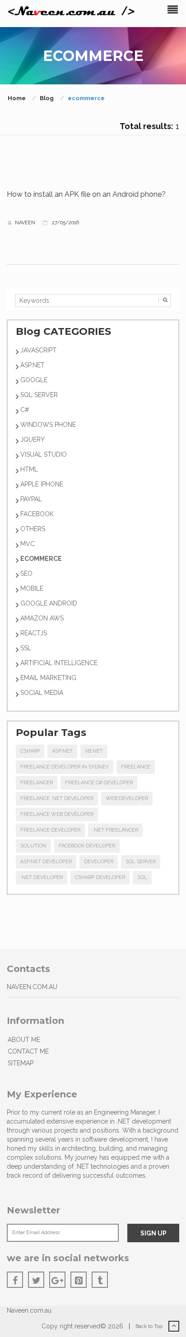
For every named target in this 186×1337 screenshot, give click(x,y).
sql (142, 877)
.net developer (41, 877)
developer (98, 862)
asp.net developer (46, 862)
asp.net (62, 751)
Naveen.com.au (29, 1310)
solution (33, 846)
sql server (141, 862)
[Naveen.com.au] (71, 11)
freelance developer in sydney (64, 767)
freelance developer (50, 830)
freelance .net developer (56, 798)
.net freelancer (115, 830)
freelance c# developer (99, 783)
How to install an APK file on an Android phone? (86, 194)
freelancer (36, 783)
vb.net (94, 751)
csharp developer (100, 877)
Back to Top (149, 1326)
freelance (135, 767)
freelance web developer (56, 814)
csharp (30, 751)
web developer (127, 798)
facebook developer (87, 846)
